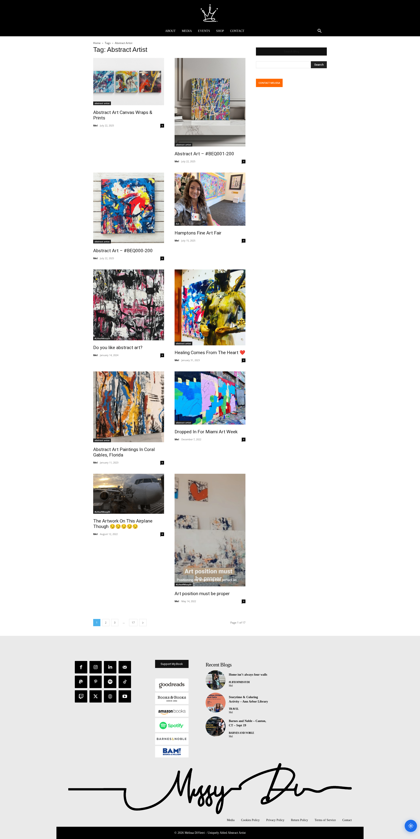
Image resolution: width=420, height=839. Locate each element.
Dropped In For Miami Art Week (206, 431)
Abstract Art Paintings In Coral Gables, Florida (124, 452)
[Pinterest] (95, 682)
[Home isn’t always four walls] (216, 680)
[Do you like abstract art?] (128, 304)
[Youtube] (125, 696)
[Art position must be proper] (210, 530)
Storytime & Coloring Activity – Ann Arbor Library (248, 699)
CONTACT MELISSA (269, 82)
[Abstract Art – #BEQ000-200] (128, 208)
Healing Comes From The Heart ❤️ (210, 352)
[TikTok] (125, 682)
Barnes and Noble (241, 732)
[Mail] (125, 667)
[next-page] (143, 622)
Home (97, 43)
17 (133, 622)
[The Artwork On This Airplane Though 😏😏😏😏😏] (128, 494)
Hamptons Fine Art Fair (198, 233)
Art (177, 223)
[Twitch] (81, 696)
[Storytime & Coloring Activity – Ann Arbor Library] (216, 703)
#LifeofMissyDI (102, 338)
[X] (95, 696)
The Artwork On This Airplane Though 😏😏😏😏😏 (122, 523)
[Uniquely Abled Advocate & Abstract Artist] (210, 13)
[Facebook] (81, 667)
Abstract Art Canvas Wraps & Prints (122, 115)
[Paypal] (81, 682)
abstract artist (102, 103)
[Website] (110, 696)
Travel (234, 708)
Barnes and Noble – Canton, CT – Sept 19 (247, 723)
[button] (319, 31)
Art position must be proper (202, 593)
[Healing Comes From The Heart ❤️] (210, 307)
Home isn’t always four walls (248, 674)
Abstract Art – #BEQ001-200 (204, 153)
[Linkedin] (110, 667)
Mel (95, 125)
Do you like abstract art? (117, 347)
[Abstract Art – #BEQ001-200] (210, 102)
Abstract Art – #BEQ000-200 (123, 250)
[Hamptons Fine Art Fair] (210, 199)
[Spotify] (110, 682)
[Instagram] (95, 667)
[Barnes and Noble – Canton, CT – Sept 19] (216, 726)
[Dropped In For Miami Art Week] (210, 398)
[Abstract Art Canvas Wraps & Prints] (128, 81)
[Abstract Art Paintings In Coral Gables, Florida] (128, 406)
